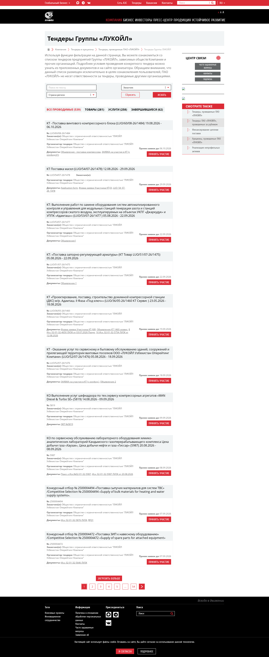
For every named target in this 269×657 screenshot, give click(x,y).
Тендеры (136, 3)
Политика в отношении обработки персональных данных (88, 617)
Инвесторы (143, 20)
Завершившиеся (147, 109)
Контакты (167, 3)
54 (133, 586)
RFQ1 (91, 520)
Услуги (117, 109)
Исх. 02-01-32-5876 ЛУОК (74, 520)
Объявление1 (68, 240)
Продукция (182, 20)
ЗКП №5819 (67, 424)
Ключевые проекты (54, 613)
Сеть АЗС (122, 3)
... (125, 586)
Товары (94, 109)
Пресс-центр (163, 20)
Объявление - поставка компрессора (81, 152)
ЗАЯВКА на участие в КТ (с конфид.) (80, 381)
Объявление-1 (69, 283)
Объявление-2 (108, 381)
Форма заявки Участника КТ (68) (78, 329)
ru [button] (221, 3)
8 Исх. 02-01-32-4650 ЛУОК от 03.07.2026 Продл (88, 331)
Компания (114, 20)
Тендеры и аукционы (82, 49)
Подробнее (146, 651)
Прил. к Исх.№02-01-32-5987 (76, 474)
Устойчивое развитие (208, 20)
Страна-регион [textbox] (57, 94)
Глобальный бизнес (56, 3)
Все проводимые (64, 109)
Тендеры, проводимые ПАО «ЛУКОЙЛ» (118, 49)
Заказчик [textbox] (128, 87)
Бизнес (128, 20)
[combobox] (146, 87)
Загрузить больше (109, 578)
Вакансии (151, 3)
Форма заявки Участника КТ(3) (95, 187)
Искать (162, 95)
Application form (69, 187)
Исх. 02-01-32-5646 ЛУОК (74, 562)
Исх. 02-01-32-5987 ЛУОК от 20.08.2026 (112, 474)
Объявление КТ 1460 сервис (112, 329)
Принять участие (159, 154)
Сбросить (130, 94)
